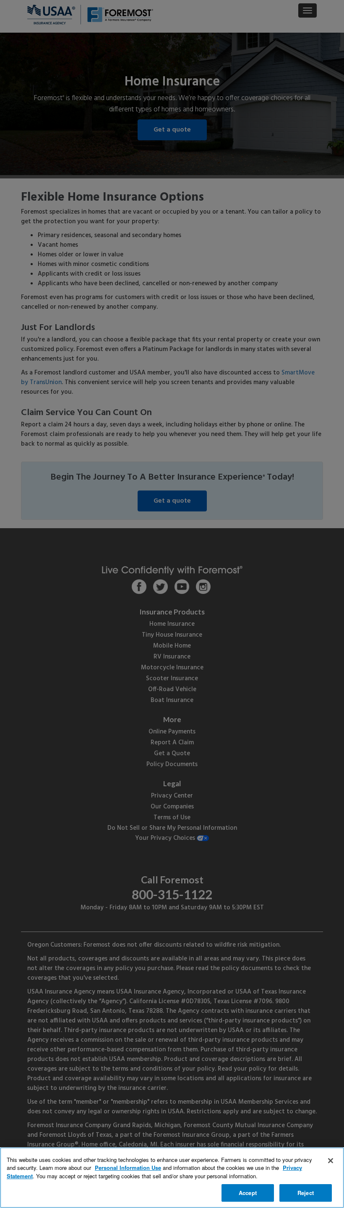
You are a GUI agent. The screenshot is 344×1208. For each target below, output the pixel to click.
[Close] (330, 1160)
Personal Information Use (128, 1168)
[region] (172, 1177)
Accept (248, 1193)
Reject (305, 1193)
